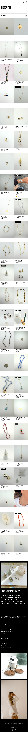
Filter (4, 15)
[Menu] (1, 2)
